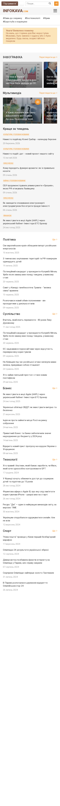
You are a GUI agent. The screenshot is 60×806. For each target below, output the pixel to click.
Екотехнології (33, 18)
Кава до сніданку (13, 18)
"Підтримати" (10, 3)
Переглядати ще (47, 57)
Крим (47, 18)
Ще (53, 239)
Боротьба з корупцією (15, 21)
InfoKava (15, 10)
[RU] (22, 3)
